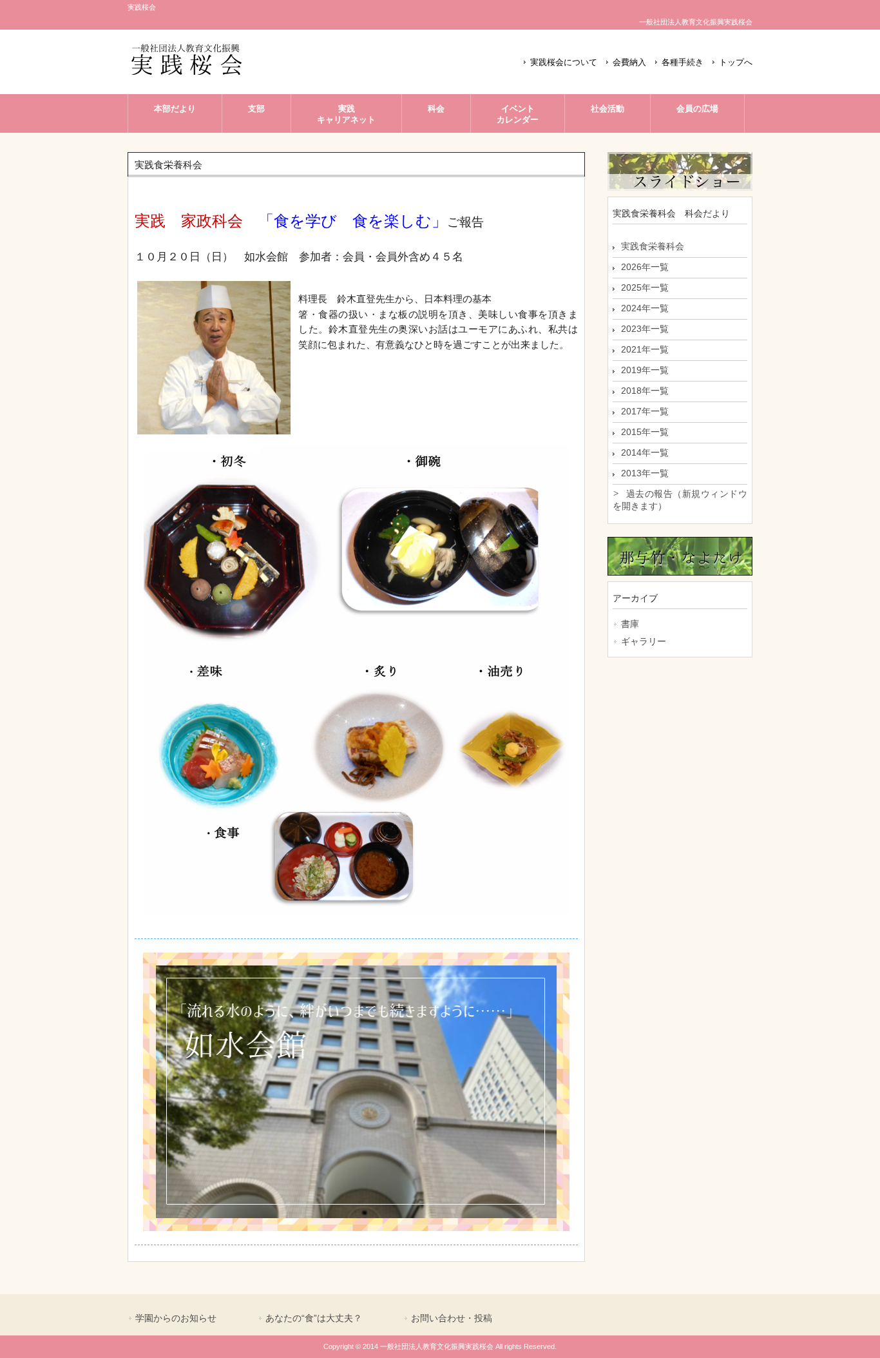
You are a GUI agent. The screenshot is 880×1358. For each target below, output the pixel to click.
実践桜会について (563, 62)
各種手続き (682, 62)
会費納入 (629, 62)
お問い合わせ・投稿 (451, 1318)
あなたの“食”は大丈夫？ (313, 1318)
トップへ (735, 62)
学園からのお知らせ (175, 1318)
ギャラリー (643, 641)
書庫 (630, 624)
